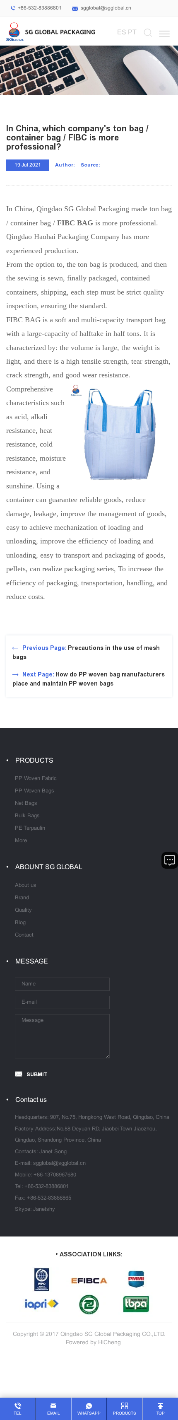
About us (25, 885)
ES (121, 32)
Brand (22, 898)
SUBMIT (37, 1074)
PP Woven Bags (34, 791)
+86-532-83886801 (40, 8)
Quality (23, 910)
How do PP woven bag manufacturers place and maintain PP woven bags (88, 679)
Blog (20, 922)
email (53, 1413)
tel (18, 1413)
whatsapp (89, 1413)
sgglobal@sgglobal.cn (106, 8)
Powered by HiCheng (93, 1342)
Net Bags (26, 803)
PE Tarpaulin (30, 828)
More (21, 840)
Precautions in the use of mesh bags (86, 653)
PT (132, 32)
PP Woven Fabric (36, 778)
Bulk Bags (27, 816)
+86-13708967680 (55, 1175)
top (160, 1413)
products (124, 1413)
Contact (24, 935)
